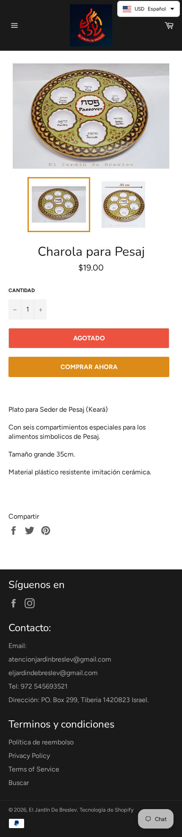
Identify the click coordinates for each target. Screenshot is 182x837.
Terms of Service (33, 769)
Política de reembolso (41, 742)
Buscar (18, 783)
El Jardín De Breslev (53, 810)
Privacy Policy (29, 756)
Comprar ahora (89, 367)
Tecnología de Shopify (107, 810)
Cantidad (21, 290)
